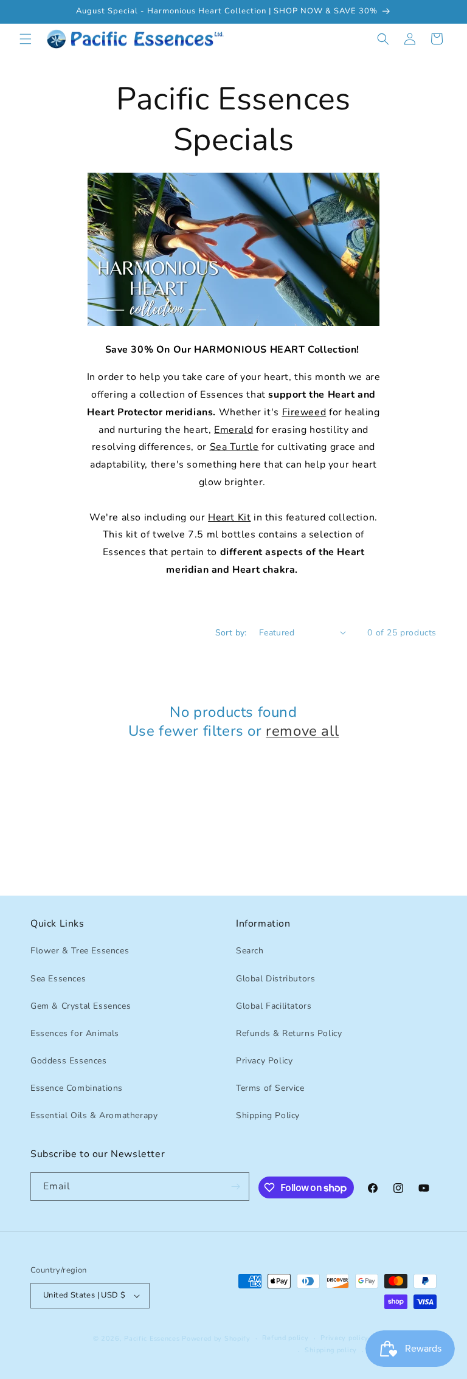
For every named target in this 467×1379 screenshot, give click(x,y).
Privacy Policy (264, 1060)
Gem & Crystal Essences (80, 1006)
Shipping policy (331, 1350)
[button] (25, 39)
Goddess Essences (68, 1060)
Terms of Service (270, 1088)
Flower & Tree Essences (79, 950)
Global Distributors (275, 978)
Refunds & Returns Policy (289, 1033)
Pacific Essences (151, 1338)
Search (250, 950)
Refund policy (285, 1338)
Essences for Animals (74, 1033)
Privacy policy (344, 1338)
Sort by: (231, 632)
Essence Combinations (76, 1088)
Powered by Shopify (216, 1338)
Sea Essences (58, 978)
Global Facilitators (273, 1006)
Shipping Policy (268, 1115)
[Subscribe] (235, 1186)
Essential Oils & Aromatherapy (93, 1115)
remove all (302, 731)
